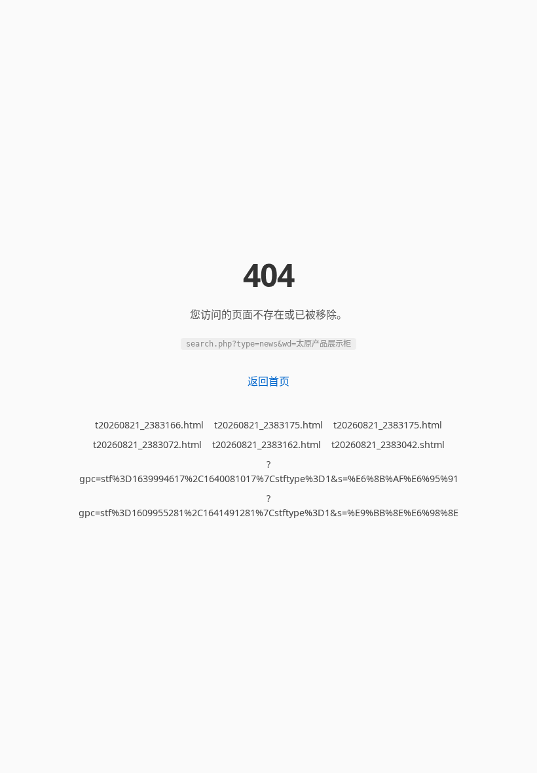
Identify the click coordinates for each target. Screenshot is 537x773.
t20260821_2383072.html (147, 444)
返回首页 (268, 381)
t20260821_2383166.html (149, 425)
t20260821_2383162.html (266, 444)
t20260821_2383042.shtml (388, 444)
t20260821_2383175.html (268, 425)
